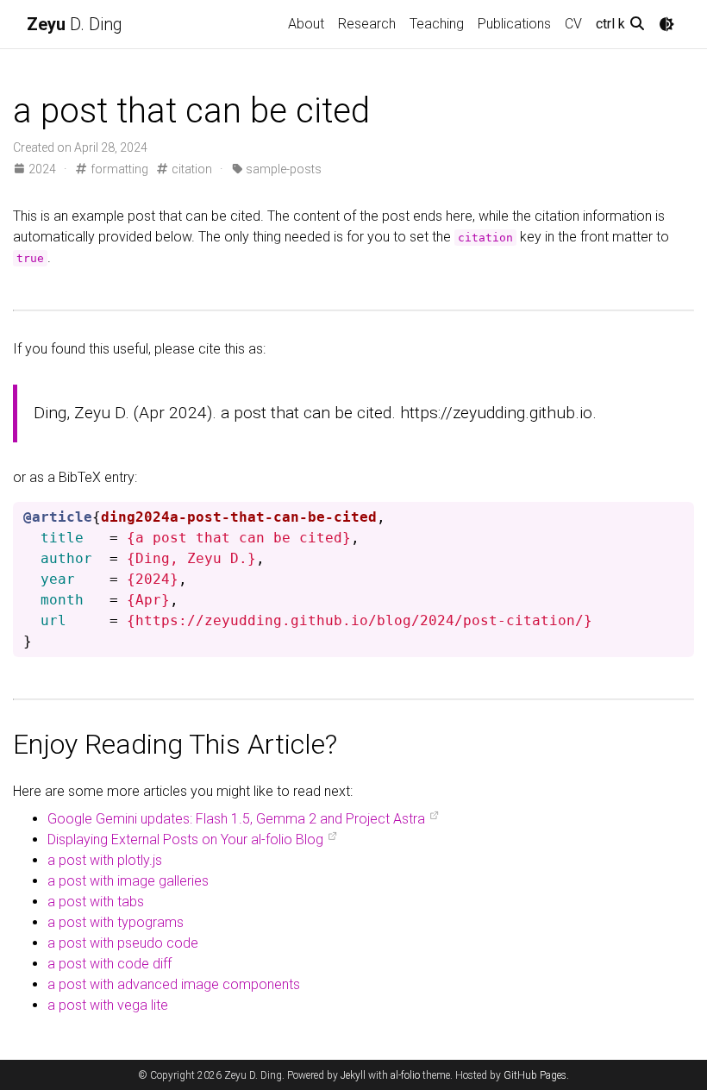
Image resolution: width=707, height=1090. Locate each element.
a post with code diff (109, 963)
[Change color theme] (666, 24)
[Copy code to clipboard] (677, 515)
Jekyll (353, 1075)
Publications (514, 24)
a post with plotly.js (104, 860)
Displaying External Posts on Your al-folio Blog (185, 839)
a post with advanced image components (173, 984)
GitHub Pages (535, 1075)
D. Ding (74, 24)
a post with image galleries (128, 881)
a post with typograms (115, 922)
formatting (117, 169)
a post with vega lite (107, 1005)
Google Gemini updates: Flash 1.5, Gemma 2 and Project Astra (236, 819)
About (306, 24)
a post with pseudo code (122, 943)
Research (367, 24)
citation (190, 169)
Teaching (437, 24)
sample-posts (282, 169)
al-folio (405, 1075)
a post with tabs (95, 901)
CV (573, 24)
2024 (42, 169)
